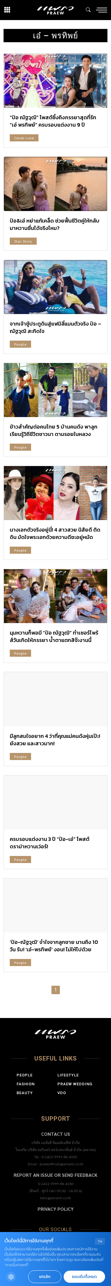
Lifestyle (68, 1075)
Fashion (26, 1084)
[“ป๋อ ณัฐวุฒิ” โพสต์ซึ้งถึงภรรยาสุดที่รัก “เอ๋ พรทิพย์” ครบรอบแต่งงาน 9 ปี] (55, 81)
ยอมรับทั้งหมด (84, 1277)
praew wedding (74, 1084)
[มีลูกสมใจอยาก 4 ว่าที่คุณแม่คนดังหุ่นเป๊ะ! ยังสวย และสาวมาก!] (55, 699)
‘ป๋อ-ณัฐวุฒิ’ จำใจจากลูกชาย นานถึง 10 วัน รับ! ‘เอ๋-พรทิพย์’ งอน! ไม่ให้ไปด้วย (54, 945)
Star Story (23, 241)
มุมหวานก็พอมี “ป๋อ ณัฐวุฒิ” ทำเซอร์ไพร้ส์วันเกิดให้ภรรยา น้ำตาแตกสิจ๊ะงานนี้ (54, 636)
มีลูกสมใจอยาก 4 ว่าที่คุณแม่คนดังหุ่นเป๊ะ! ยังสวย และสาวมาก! (55, 739)
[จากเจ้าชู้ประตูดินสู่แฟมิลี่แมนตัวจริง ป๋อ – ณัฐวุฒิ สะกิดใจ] (55, 287)
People (20, 344)
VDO (61, 1093)
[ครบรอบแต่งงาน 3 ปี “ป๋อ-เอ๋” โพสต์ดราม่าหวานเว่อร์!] (55, 802)
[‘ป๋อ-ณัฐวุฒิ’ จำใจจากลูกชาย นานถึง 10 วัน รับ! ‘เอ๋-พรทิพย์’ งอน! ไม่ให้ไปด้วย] (55, 905)
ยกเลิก (44, 1277)
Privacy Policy (56, 1209)
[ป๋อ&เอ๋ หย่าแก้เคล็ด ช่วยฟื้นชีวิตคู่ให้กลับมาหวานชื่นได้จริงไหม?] (55, 184)
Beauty (25, 1093)
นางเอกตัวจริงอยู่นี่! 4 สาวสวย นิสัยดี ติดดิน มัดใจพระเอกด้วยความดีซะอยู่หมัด (55, 533)
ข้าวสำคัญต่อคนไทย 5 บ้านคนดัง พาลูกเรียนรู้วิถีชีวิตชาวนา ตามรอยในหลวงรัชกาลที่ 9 (53, 434)
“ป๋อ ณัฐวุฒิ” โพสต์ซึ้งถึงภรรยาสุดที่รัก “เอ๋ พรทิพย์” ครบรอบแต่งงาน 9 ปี (53, 121)
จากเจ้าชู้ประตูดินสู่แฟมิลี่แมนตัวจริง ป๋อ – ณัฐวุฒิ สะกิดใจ (55, 327)
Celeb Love (24, 137)
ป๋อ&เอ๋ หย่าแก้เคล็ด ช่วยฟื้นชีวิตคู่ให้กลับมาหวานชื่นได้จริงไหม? (54, 224)
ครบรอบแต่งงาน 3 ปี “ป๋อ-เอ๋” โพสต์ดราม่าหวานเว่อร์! (49, 842)
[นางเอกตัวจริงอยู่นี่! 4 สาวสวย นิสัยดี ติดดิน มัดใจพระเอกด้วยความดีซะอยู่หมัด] (55, 493)
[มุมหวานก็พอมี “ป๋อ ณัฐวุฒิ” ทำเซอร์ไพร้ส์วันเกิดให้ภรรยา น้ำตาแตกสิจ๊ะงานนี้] (55, 596)
